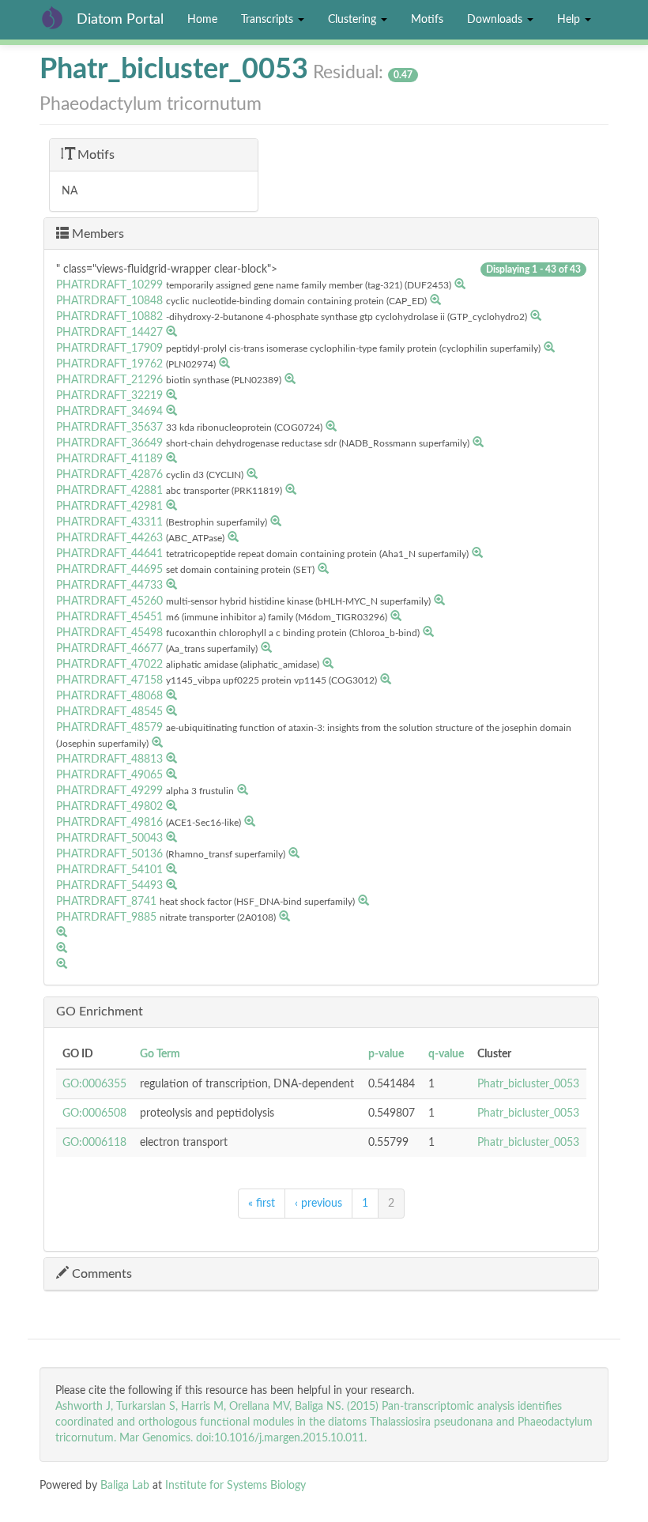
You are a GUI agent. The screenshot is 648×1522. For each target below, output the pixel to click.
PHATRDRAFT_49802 (109, 806)
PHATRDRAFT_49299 (109, 791)
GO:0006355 (94, 1084)
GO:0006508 (94, 1113)
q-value (446, 1054)
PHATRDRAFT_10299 (109, 285)
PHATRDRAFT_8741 (106, 901)
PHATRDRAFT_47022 (109, 664)
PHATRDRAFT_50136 (109, 854)
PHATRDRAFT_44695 (109, 569)
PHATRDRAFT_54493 (109, 885)
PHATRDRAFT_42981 (109, 506)
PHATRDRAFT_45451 (109, 617)
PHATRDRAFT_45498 (109, 633)
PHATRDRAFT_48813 (109, 759)
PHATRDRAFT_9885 (106, 917)
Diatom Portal (120, 20)
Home (202, 19)
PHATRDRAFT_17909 (109, 348)
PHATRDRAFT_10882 (109, 316)
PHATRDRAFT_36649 (109, 443)
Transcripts (268, 19)
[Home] (58, 17)
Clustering (353, 19)
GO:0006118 (94, 1142)
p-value (386, 1054)
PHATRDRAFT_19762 (109, 364)
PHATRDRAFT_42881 (109, 490)
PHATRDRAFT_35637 (109, 427)
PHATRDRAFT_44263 (109, 538)
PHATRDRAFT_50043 (109, 838)
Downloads (496, 19)
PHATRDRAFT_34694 (109, 411)
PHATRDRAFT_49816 (109, 822)
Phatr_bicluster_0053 (528, 1084)
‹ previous (318, 1203)
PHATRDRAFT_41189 (109, 459)
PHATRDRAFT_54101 (109, 870)
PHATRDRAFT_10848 (109, 301)
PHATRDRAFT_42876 (109, 474)
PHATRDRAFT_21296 (109, 380)
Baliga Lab (124, 1485)
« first (261, 1203)
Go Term (160, 1054)
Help (570, 19)
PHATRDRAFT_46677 (109, 648)
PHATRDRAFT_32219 (109, 395)
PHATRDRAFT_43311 (109, 522)
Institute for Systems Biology (235, 1485)
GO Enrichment (99, 1011)
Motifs (427, 19)
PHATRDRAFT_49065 (109, 775)
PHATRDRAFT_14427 (109, 332)
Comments (100, 1274)
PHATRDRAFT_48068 (109, 696)
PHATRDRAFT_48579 (109, 727)
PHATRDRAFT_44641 (109, 553)
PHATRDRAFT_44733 (109, 585)
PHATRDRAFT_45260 (109, 601)
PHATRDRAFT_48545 (109, 712)
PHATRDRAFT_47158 (109, 680)
